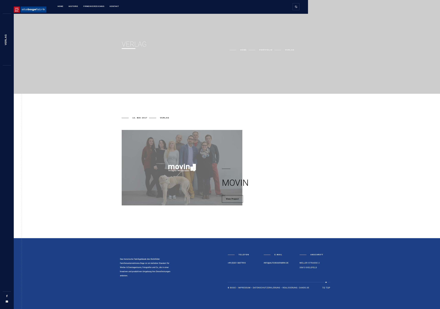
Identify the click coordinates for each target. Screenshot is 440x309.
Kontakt (114, 6)
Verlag (164, 118)
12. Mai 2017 (140, 118)
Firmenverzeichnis (93, 6)
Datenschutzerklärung (266, 288)
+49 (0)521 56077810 (237, 263)
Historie (73, 6)
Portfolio (266, 50)
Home (60, 6)
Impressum (244, 288)
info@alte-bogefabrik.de (276, 263)
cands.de (304, 288)
